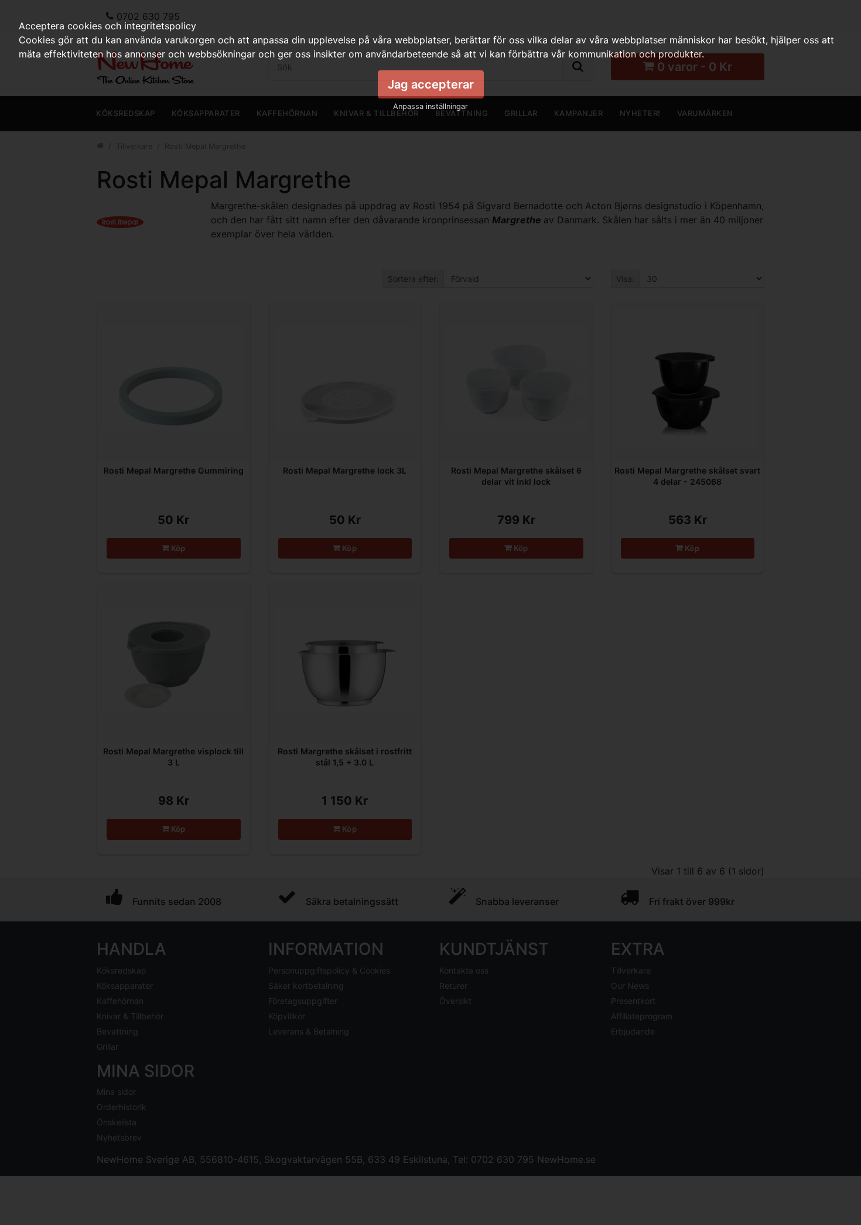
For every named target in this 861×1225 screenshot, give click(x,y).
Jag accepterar (431, 84)
